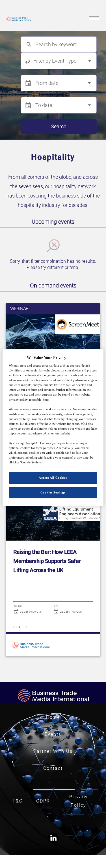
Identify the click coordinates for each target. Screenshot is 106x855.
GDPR (43, 801)
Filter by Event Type (54, 61)
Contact (52, 768)
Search (58, 126)
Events (53, 734)
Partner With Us (53, 751)
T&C (17, 801)
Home (53, 717)
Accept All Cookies (53, 478)
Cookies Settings (52, 492)
